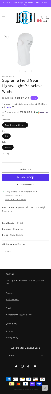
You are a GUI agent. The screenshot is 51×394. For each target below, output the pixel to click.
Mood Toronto (21, 389)
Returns (9, 331)
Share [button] (8, 251)
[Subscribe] (42, 355)
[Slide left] (19, 71)
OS (6, 136)
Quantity (5, 153)
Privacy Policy (12, 337)
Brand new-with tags (15, 125)
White (8, 147)
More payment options (25, 184)
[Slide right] (32, 71)
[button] (3, 18)
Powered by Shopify (32, 389)
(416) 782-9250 (12, 299)
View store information (15, 199)
